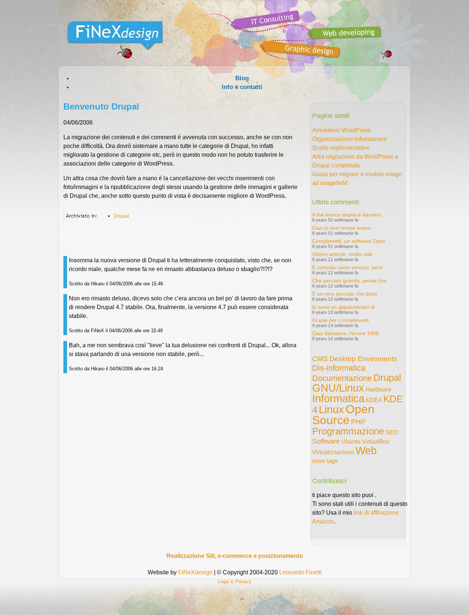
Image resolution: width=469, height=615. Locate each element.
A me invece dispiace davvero (346, 215)
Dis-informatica (338, 368)
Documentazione (342, 378)
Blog (242, 78)
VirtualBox (375, 441)
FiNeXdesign (195, 572)
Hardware (378, 389)
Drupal (121, 216)
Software (326, 441)
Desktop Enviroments (363, 359)
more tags (325, 461)
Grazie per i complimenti (340, 320)
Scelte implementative (341, 148)
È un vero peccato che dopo (344, 294)
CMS (320, 359)
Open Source (343, 415)
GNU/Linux (338, 388)
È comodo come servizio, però (347, 267)
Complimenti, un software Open (348, 241)
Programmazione (348, 431)
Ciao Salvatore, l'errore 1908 (345, 333)
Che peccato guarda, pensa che (349, 281)
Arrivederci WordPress (341, 130)
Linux (331, 409)
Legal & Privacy (234, 581)
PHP (358, 422)
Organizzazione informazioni (349, 139)
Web (366, 450)
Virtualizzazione (333, 452)
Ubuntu (351, 441)
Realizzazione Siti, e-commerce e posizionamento (234, 556)
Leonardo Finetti (300, 572)
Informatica (338, 398)
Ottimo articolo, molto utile (342, 254)
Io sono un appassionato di (343, 307)
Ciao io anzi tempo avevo (341, 228)
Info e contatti (242, 87)
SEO (391, 432)
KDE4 (374, 400)
